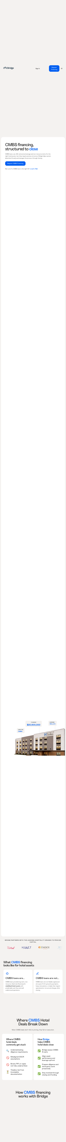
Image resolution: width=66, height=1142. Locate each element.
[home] (8, 68)
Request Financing (54, 68)
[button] (62, 68)
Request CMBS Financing (15, 163)
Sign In (38, 68)
